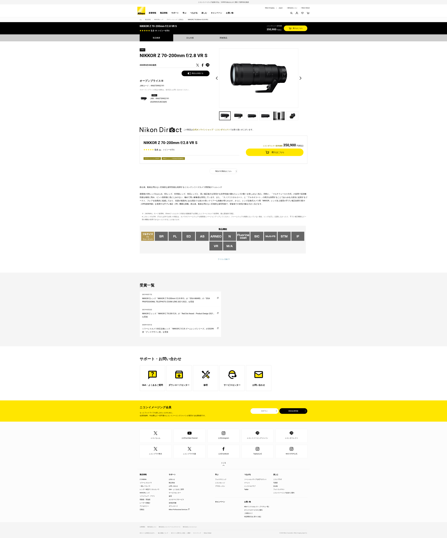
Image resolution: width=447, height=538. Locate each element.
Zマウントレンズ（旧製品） (175, 19)
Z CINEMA (143, 479)
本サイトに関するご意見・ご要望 (180, 533)
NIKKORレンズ (158, 19)
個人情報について (163, 533)
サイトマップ (197, 533)
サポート (175, 13)
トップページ (141, 20)
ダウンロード (173, 506)
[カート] (308, 13)
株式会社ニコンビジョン (190, 527)
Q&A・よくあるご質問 (176, 489)
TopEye (246, 489)
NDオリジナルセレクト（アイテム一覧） (257, 506)
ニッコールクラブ (249, 486)
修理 (170, 496)
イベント (247, 483)
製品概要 (156, 38)
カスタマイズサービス (176, 499)
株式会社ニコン (292, 8)
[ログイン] (296, 13)
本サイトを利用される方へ (147, 533)
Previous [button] (216, 78)
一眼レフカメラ (145, 486)
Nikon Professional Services (178, 509)
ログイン (264, 411)
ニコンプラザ (277, 479)
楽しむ (204, 13)
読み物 (275, 486)
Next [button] (300, 78)
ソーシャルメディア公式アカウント (255, 479)
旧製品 (142, 509)
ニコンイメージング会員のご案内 (283, 493)
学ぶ (184, 13)
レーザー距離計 (145, 503)
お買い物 (229, 13)
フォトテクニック (220, 479)
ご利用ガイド (248, 513)
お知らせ (172, 479)
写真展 (275, 483)
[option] (258, 78)
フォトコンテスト (278, 489)
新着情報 (152, 13)
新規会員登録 (293, 411)
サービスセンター (175, 493)
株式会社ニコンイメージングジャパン (170, 527)
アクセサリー (144, 506)
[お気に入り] (302, 13)
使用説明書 (172, 503)
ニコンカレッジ (220, 483)
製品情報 (164, 13)
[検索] (291, 13)
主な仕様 (190, 38)
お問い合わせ (173, 486)
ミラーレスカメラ (146, 483)
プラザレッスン (220, 486)
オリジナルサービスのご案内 (253, 510)
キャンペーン (216, 13)
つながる (194, 13)
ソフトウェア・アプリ (147, 496)
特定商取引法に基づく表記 (252, 516)
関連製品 (223, 38)
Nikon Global (305, 8)
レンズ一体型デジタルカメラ (149, 489)
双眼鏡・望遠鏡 (145, 499)
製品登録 (172, 483)
